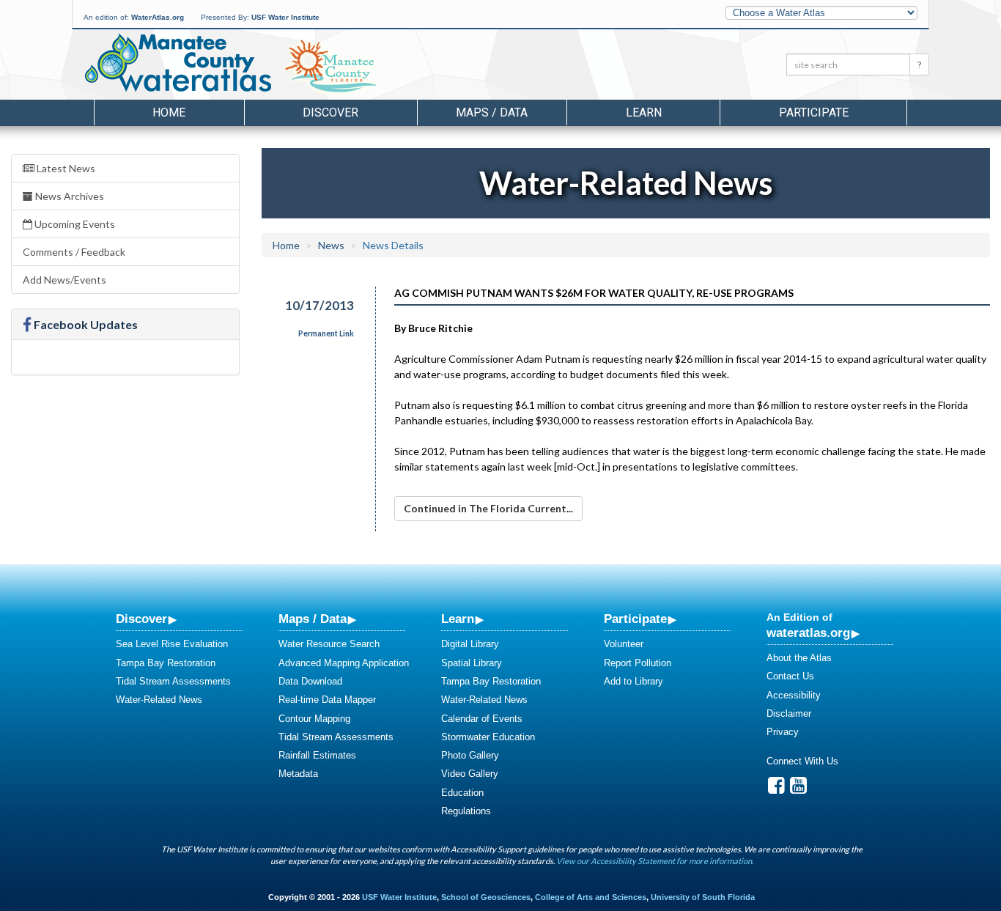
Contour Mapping (314, 718)
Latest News (64, 168)
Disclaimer (789, 713)
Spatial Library (471, 662)
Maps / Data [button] (492, 112)
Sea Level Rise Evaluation (172, 643)
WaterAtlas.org (157, 17)
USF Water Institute (285, 17)
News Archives (68, 196)
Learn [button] (644, 112)
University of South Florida (703, 897)
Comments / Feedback (74, 252)
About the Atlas (799, 657)
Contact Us (790, 676)
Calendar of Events (481, 718)
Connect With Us (802, 761)
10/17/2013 (319, 305)
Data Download (310, 681)
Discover (141, 618)
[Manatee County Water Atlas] (177, 62)
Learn (457, 618)
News (331, 245)
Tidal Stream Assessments (173, 681)
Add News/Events (64, 279)
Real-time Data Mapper (327, 699)
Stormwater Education (488, 736)
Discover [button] (330, 112)
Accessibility (794, 695)
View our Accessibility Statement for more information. (654, 861)
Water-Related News (159, 699)
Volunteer (623, 643)
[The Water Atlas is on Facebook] (776, 788)
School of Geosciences (486, 897)
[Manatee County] (368, 67)
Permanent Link (326, 333)
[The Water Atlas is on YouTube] (798, 788)
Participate (635, 618)
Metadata (298, 773)
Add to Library (633, 681)
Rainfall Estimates (317, 755)
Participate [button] (814, 112)
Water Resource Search (329, 643)
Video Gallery (469, 773)
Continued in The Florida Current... (488, 508)
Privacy (783, 731)
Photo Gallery (470, 755)
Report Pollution (637, 662)
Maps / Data (312, 618)
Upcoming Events (73, 224)
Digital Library (470, 643)
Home (168, 112)
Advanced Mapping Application (343, 662)
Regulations (466, 810)
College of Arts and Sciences (590, 897)
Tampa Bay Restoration (165, 662)
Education (462, 792)
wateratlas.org (808, 632)
